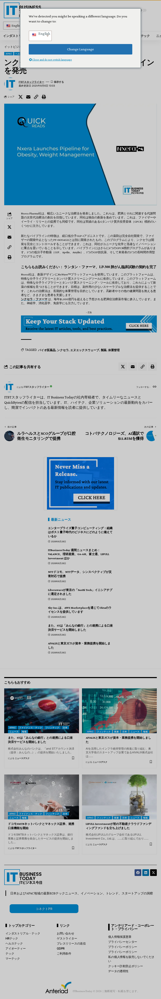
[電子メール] (28, 96)
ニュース (14, 731)
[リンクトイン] (145, 872)
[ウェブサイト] (154, 387)
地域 (24, 731)
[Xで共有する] (20, 96)
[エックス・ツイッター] (153, 872)
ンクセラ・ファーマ (34, 299)
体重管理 (114, 350)
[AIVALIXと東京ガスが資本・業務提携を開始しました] (119, 710)
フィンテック (52, 727)
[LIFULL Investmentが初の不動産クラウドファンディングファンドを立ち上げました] (119, 797)
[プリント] (43, 96)
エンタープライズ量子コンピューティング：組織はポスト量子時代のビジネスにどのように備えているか (80, 532)
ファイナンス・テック (30, 727)
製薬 (104, 350)
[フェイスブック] (138, 872)
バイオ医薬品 (47, 350)
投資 (116, 731)
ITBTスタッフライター (31, 81)
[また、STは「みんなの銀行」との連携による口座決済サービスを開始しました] (41, 710)
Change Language (80, 49)
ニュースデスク (22, 758)
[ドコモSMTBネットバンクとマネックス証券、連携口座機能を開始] (41, 797)
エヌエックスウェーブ (84, 350)
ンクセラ (63, 350)
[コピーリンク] (36, 96)
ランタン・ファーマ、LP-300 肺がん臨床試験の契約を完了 (110, 266)
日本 (65, 727)
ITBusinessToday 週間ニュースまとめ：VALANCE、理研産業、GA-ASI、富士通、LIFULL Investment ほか (78, 554)
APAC (9, 53)
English (16, 25)
